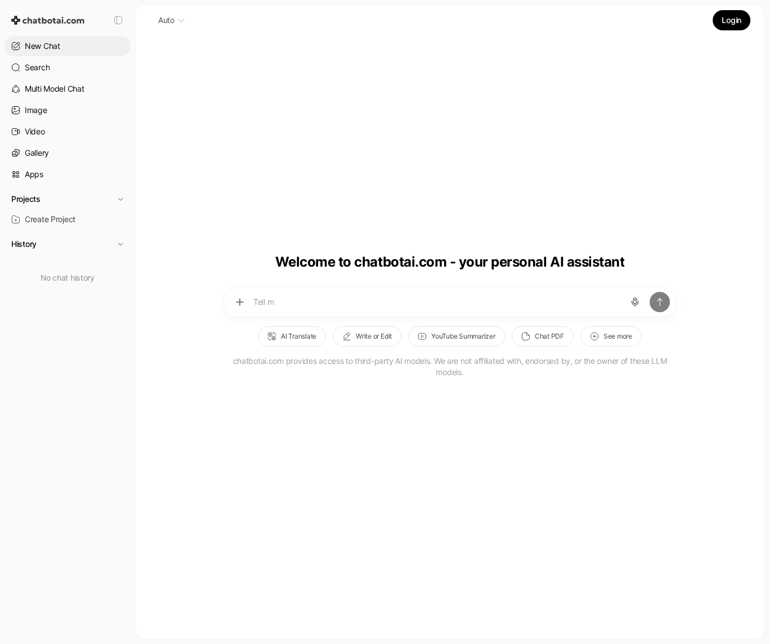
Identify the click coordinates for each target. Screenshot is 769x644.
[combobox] (172, 20)
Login (731, 20)
